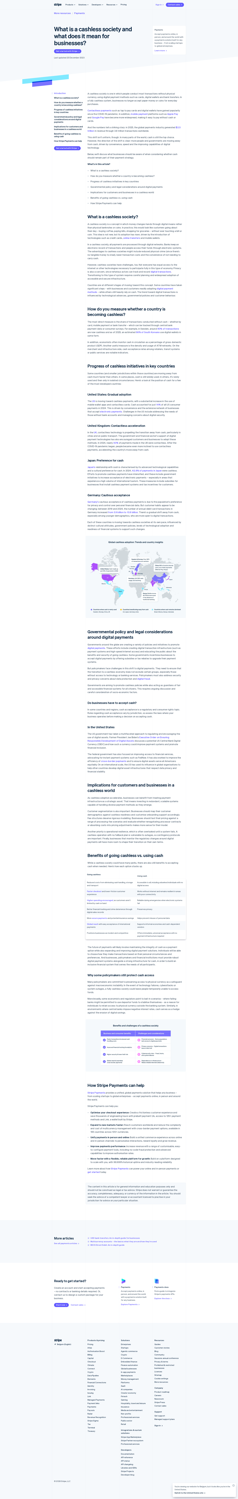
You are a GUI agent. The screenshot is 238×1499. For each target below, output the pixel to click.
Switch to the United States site (189, 1493)
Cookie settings (161, 1378)
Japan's (91, 467)
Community (159, 1354)
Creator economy (128, 1393)
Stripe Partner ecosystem (132, 1440)
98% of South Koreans (148, 332)
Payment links (94, 1403)
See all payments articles (65, 1243)
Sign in (159, 4)
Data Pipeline (93, 1375)
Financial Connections (97, 1382)
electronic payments (111, 411)
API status (125, 1461)
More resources (62, 13)
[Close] (233, 1486)
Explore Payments (129, 1304)
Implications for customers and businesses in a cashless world (68, 127)
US (93, 401)
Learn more (160, 50)
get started (94, 1172)
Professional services (130, 1417)
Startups (125, 1347)
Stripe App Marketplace (131, 1437)
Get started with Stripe (67, 51)
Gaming (124, 1400)
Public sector (126, 1420)
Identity (91, 1386)
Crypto (90, 1372)
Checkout (92, 1361)
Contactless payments (100, 110)
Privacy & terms (161, 1361)
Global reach (92, 924)
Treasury (91, 1431)
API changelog (127, 1464)
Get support (159, 1415)
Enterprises (126, 1344)
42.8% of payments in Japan (147, 470)
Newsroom (159, 1399)
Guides (157, 1344)
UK (95, 432)
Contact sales (174, 4)
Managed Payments (96, 1400)
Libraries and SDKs (129, 1468)
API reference (127, 1457)
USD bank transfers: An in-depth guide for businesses (115, 1238)
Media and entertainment (132, 1410)
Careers (157, 1395)
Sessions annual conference (166, 1358)
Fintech (124, 1396)
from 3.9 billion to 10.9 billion (123, 512)
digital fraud (143, 678)
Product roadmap (161, 1392)
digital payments (96, 648)
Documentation (127, 1454)
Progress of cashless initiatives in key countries (68, 110)
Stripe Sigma (93, 1420)
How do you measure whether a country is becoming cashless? (68, 103)
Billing (90, 1354)
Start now (60, 1305)
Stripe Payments (96, 1092)
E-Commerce (126, 1358)
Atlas (90, 1347)
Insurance (125, 1407)
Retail (123, 1424)
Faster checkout (94, 891)
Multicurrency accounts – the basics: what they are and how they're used (123, 1241)
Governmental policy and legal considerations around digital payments (68, 119)
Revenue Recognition (97, 1417)
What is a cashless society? (66, 97)
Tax (89, 1424)
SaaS (123, 1386)
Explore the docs (162, 1298)
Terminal (91, 1427)
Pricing (124, 4)
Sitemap (158, 1375)
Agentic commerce (129, 1351)
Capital (90, 1358)
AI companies (127, 1389)
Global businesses (129, 1368)
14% (158, 404)
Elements (92, 1379)
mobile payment (139, 113)
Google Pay (98, 117)
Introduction (60, 93)
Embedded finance (129, 1361)
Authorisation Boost (96, 1351)
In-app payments (128, 1372)
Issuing (90, 1393)
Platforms (125, 1382)
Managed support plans (164, 1419)
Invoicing (91, 1389)
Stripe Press (159, 1402)
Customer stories (162, 1347)
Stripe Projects (127, 1471)
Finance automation (129, 1365)
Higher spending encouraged (100, 900)
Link (89, 1396)
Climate (91, 1365)
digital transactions (161, 271)
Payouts (91, 1410)
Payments (79, 13)
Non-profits (126, 1413)
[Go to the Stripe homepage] (57, 1340)
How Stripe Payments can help (68, 141)
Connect (91, 1368)
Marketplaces (127, 1375)
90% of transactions (168, 328)
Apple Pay (172, 113)
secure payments (99, 918)
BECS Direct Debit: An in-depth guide (107, 1245)
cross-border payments (113, 761)
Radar (90, 1413)
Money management (130, 1379)
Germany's (93, 501)
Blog (156, 1351)
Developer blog (127, 1474)
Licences (158, 1371)
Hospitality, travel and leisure (133, 1403)
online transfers (131, 237)
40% (115, 442)
